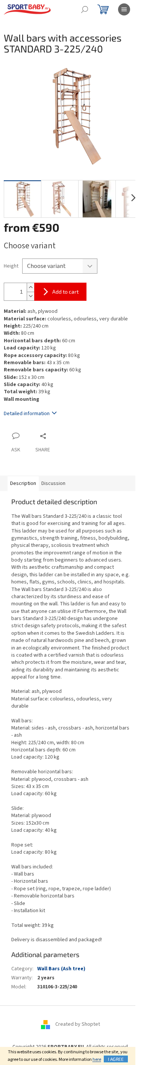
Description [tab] (23, 483)
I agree (116, 1059)
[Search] (84, 9)
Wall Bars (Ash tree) (61, 969)
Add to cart (65, 291)
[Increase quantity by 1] (30, 287)
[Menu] (124, 9)
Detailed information (27, 413)
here (96, 1059)
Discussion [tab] (53, 483)
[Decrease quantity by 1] (30, 296)
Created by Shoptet (77, 1024)
